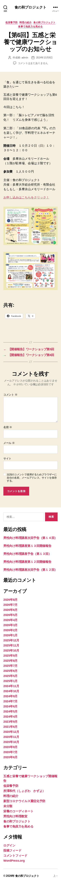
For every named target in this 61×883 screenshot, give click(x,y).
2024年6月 (10, 706)
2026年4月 (10, 620)
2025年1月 (10, 681)
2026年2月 (10, 630)
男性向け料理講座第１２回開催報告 (27, 561)
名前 (7, 427)
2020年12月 (11, 731)
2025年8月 (10, 660)
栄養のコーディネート (18, 811)
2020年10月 (11, 742)
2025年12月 (11, 640)
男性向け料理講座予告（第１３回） (27, 553)
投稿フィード (12, 850)
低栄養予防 (11, 22)
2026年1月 (10, 635)
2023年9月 (10, 721)
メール (9, 443)
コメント (10, 394)
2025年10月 (11, 650)
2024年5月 (10, 711)
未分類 (7, 806)
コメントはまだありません (33, 63)
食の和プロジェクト (30, 7)
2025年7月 (10, 665)
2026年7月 (10, 604)
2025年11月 (11, 645)
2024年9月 (10, 696)
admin (25, 57)
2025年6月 (10, 670)
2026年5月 (10, 615)
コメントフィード (15, 855)
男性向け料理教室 (15, 816)
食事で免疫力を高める (30, 26)
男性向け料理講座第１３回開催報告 (27, 546)
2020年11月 (11, 737)
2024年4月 (10, 716)
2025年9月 (10, 655)
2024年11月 (11, 686)
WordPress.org (14, 860)
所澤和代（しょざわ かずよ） (24, 791)
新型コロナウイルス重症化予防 (24, 801)
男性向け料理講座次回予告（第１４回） (30, 538)
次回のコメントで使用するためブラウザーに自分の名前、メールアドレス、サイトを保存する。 (32, 477)
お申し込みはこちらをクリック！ (26, 197)
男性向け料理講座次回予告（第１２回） (30, 569)
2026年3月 (10, 625)
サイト (7, 458)
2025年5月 (10, 676)
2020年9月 (10, 747)
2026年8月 (10, 599)
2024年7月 (10, 701)
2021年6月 (10, 726)
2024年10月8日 (44, 57)
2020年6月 (10, 757)
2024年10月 (11, 691)
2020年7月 (10, 752)
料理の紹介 (25, 22)
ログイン (9, 845)
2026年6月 (10, 610)
